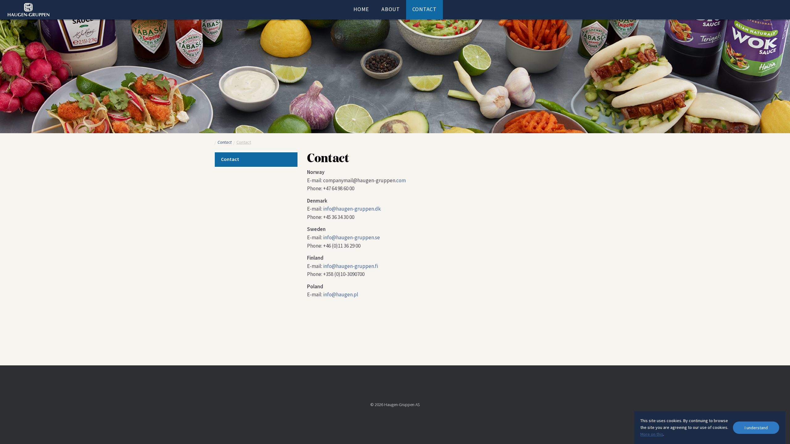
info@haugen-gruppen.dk (352, 208)
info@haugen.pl (340, 294)
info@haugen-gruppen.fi (350, 266)
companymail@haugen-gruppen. (359, 180)
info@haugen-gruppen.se (351, 237)
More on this (651, 434)
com (401, 180)
